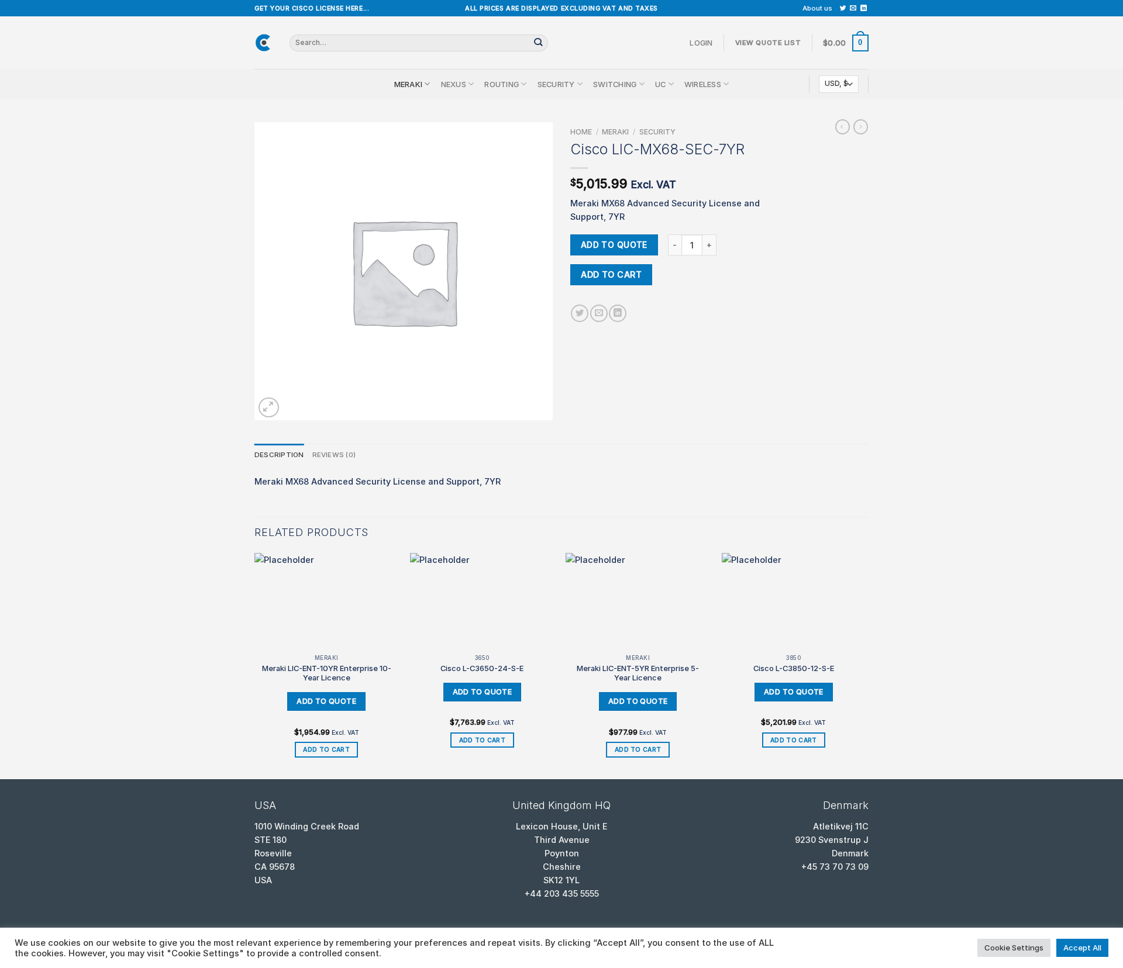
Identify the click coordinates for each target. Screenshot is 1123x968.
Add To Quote (614, 245)
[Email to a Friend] (599, 313)
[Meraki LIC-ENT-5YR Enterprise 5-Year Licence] (638, 601)
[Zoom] (269, 407)
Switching (614, 84)
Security (556, 84)
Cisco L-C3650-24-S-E (481, 668)
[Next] (865, 665)
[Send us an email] (853, 8)
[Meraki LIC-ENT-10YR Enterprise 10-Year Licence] (326, 601)
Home (581, 131)
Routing (501, 84)
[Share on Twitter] (579, 313)
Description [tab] (279, 455)
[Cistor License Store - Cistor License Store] (263, 42)
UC (660, 84)
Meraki (408, 84)
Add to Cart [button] (326, 749)
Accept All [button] (1082, 947)
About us (817, 8)
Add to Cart (611, 274)
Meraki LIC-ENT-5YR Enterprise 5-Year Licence (638, 673)
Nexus (453, 84)
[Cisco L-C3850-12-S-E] (794, 601)
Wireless (702, 84)
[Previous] (255, 665)
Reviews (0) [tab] (334, 455)
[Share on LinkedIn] (617, 313)
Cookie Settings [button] (1013, 947)
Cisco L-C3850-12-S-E (793, 668)
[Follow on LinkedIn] (863, 8)
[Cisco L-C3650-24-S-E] (482, 601)
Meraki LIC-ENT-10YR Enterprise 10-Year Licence (326, 673)
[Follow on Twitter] (843, 8)
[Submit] (538, 43)
